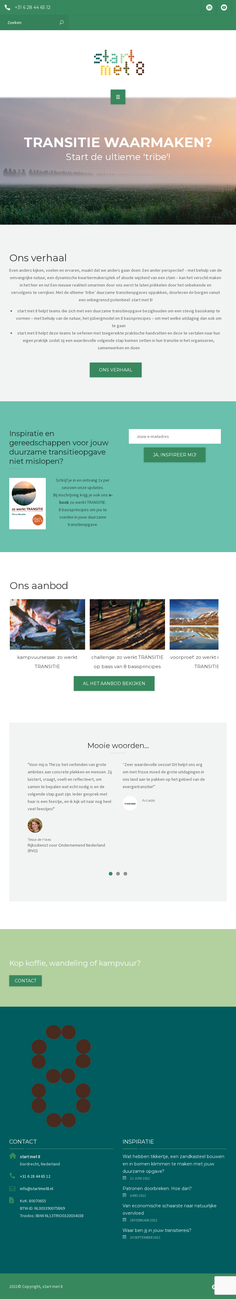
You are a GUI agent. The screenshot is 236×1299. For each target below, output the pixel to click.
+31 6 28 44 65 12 (32, 7)
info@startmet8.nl (36, 1188)
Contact (25, 981)
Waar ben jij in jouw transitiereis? (157, 1230)
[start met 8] (118, 62)
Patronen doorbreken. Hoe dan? (157, 1188)
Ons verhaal (115, 370)
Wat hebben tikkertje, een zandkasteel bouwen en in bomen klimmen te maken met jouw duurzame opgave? (173, 1164)
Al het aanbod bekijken (114, 683)
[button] (110, 874)
